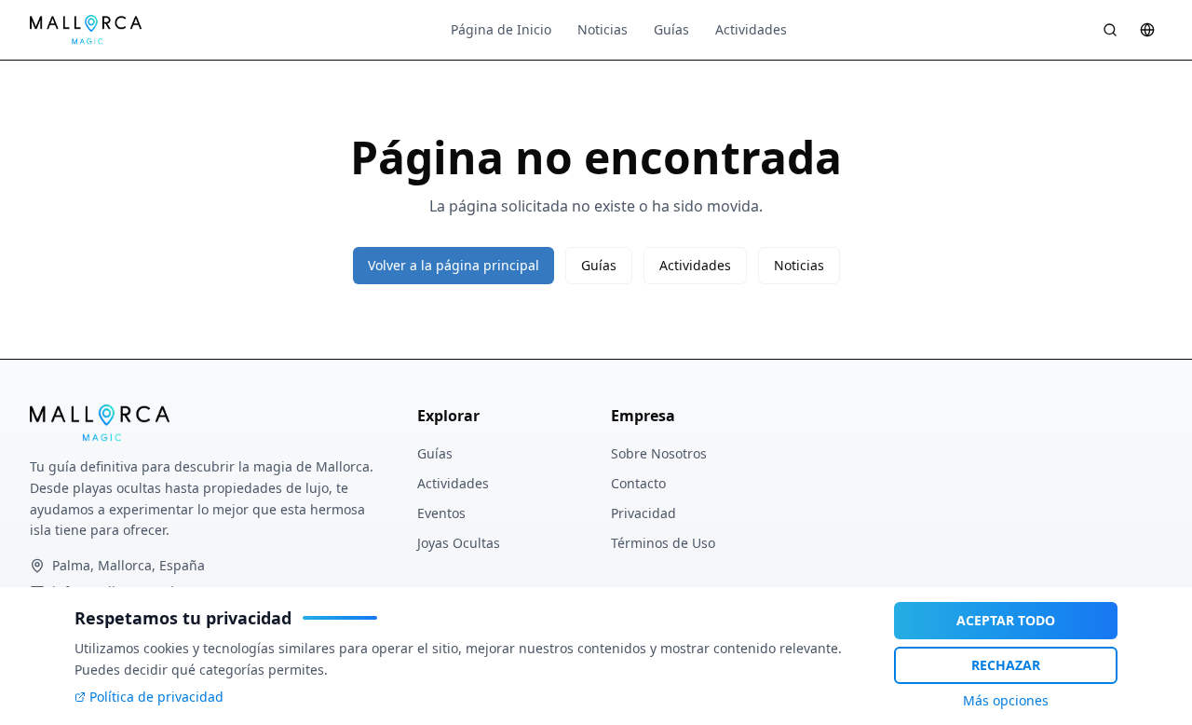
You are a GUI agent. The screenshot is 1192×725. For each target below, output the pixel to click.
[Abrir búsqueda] (1110, 30)
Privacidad (643, 513)
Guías (671, 29)
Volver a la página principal (453, 265)
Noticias (602, 29)
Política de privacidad (156, 696)
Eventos (441, 513)
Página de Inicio (501, 29)
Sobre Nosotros (659, 453)
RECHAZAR (1005, 665)
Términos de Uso (663, 543)
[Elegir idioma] (1147, 30)
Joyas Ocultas (458, 543)
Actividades (751, 29)
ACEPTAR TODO (1005, 620)
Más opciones (1006, 700)
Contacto (638, 483)
